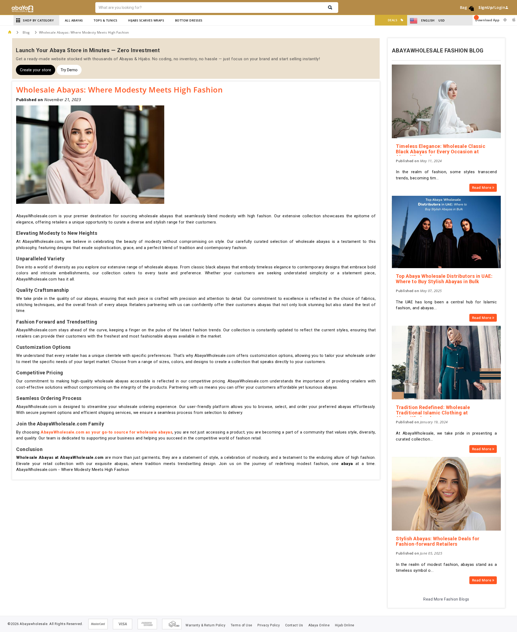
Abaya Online (319, 625)
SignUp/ (486, 7)
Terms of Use (241, 625)
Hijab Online (344, 625)
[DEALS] (379, 20)
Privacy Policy (268, 625)
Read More (482, 187)
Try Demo (69, 70)
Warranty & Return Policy (205, 625)
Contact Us (294, 625)
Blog (26, 32)
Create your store (35, 70)
